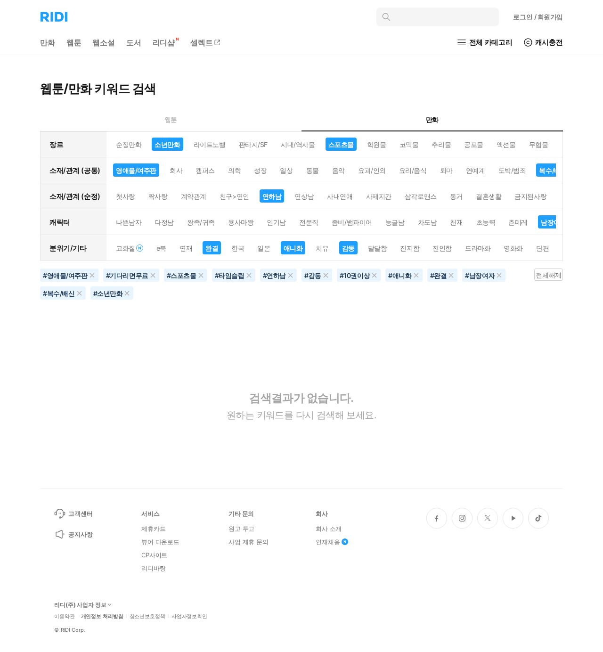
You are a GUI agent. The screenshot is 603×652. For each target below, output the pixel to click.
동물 (312, 170)
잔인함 (442, 248)
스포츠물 (341, 144)
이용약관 (64, 616)
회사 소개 (329, 528)
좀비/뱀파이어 (352, 222)
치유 (322, 248)
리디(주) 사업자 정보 (80, 605)
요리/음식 (413, 170)
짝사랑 (158, 196)
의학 (234, 170)
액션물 (506, 144)
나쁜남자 (128, 222)
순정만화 (128, 144)
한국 (237, 248)
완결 (211, 248)
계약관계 (193, 196)
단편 (542, 248)
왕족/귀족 (201, 222)
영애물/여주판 (136, 170)
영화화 (513, 248)
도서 (133, 42)
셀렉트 (201, 42)
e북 (161, 248)
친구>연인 (234, 196)
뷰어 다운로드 (160, 542)
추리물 (441, 144)
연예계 (475, 170)
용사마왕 (240, 222)
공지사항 (80, 534)
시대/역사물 (298, 144)
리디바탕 (153, 568)
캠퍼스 (205, 170)
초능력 (486, 222)
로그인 (538, 17)
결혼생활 (488, 196)
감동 (348, 248)
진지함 (409, 248)
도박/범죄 (512, 170)
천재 (456, 222)
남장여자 (553, 222)
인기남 (276, 222)
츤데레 (518, 222)
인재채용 (328, 542)
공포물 (473, 144)
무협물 (538, 144)
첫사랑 (125, 196)
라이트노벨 (210, 144)
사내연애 (339, 196)
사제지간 (378, 196)
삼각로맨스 (421, 196)
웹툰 (73, 42)
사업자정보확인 (189, 616)
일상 (286, 170)
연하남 (272, 196)
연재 (185, 248)
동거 (456, 196)
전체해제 (548, 275)
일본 (263, 248)
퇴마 (446, 170)
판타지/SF (253, 144)
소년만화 (167, 144)
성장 (260, 170)
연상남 (304, 196)
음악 (338, 170)
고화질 (125, 248)
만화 (47, 42)
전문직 (308, 222)
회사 (176, 170)
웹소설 (103, 42)
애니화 (293, 248)
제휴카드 (153, 528)
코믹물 (409, 144)
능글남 (395, 222)
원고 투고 (241, 528)
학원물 (376, 144)
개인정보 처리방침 (102, 616)
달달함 (377, 248)
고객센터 (80, 513)
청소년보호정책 (147, 616)
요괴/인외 (372, 170)
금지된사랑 (530, 196)
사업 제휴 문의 (248, 542)
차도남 (427, 222)
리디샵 (164, 42)
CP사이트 (154, 555)
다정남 (164, 222)
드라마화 (477, 248)
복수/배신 (553, 170)
